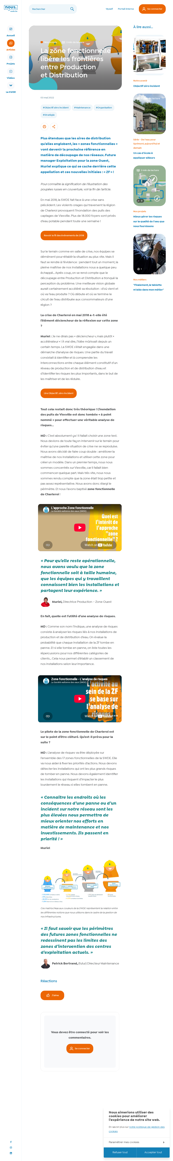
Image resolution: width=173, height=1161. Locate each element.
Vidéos (11, 78)
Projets (11, 63)
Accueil (11, 35)
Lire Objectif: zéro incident (58, 393)
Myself (109, 8)
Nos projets (139, 211)
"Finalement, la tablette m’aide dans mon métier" (148, 287)
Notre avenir (140, 80)
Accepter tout (153, 1152)
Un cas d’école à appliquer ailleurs (144, 156)
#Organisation (104, 107)
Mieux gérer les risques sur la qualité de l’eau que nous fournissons (148, 221)
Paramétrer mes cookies (124, 1142)
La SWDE (11, 92)
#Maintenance (82, 107)
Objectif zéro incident (146, 86)
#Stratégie (49, 114)
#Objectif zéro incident (56, 107)
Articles (10, 49)
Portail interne (126, 8)
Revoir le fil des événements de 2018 (64, 235)
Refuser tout (120, 1152)
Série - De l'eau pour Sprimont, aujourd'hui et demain (146, 144)
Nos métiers (139, 279)
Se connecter (154, 8)
